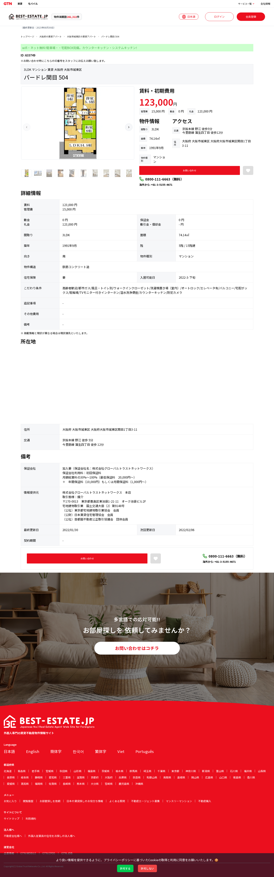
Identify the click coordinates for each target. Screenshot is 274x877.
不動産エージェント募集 (145, 801)
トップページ (27, 36)
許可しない (147, 868)
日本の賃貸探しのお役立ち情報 (85, 801)
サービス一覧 (245, 3)
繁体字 (100, 751)
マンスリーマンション (179, 801)
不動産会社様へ (13, 836)
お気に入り (10, 801)
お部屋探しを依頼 (50, 801)
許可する (125, 868)
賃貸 (20, 3)
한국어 (78, 751)
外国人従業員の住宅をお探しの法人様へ (51, 836)
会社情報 (265, 3)
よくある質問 (117, 801)
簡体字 (56, 751)
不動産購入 (204, 801)
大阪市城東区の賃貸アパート (81, 36)
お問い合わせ (189, 170)
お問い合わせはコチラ (137, 648)
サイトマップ (11, 818)
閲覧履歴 (28, 801)
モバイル (33, 3)
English (32, 751)
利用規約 (31, 818)
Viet (120, 751)
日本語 (9, 751)
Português (145, 751)
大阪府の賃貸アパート (50, 36)
